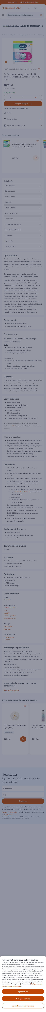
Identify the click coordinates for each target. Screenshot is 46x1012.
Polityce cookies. (36, 984)
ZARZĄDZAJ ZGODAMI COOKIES (23, 1006)
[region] (23, 984)
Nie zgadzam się (23, 999)
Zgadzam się (23, 992)
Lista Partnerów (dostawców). (12, 986)
